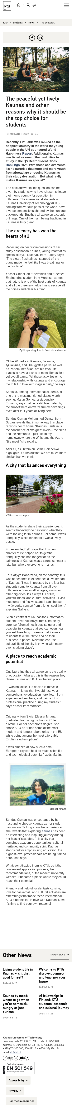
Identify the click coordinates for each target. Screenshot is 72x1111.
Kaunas (46, 831)
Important (14, 134)
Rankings (13, 165)
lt (23, 5)
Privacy (14, 1091)
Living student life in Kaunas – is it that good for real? (18, 973)
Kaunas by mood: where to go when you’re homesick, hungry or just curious (16, 1004)
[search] (28, 5)
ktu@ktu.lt (15, 1052)
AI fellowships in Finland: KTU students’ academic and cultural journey (54, 1002)
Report (27, 153)
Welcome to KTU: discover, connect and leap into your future (52, 975)
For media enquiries (21, 1101)
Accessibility (17, 1080)
